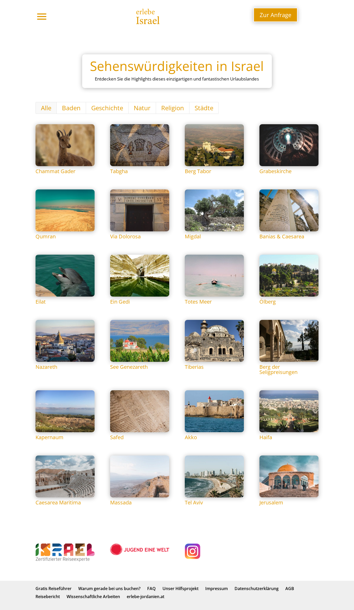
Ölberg (267, 301)
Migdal (193, 236)
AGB (289, 588)
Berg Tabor (198, 171)
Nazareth (46, 366)
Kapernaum (49, 437)
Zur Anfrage (275, 15)
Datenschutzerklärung (257, 588)
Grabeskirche (275, 171)
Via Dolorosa (125, 236)
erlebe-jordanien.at (145, 596)
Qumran (46, 236)
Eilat (41, 301)
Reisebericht (48, 596)
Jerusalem (271, 502)
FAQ (151, 588)
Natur (142, 108)
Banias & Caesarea (281, 236)
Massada (121, 502)
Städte (204, 108)
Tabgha (119, 171)
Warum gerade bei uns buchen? (109, 588)
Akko (191, 437)
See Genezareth (129, 366)
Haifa (265, 437)
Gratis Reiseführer (54, 588)
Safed (117, 437)
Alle (46, 108)
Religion (172, 108)
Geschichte (107, 108)
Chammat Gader (55, 171)
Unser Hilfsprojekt (180, 588)
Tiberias (194, 366)
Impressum (216, 588)
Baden (71, 108)
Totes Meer (198, 301)
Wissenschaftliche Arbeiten (93, 596)
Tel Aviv (194, 502)
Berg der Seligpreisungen (278, 369)
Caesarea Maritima (58, 502)
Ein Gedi (120, 301)
